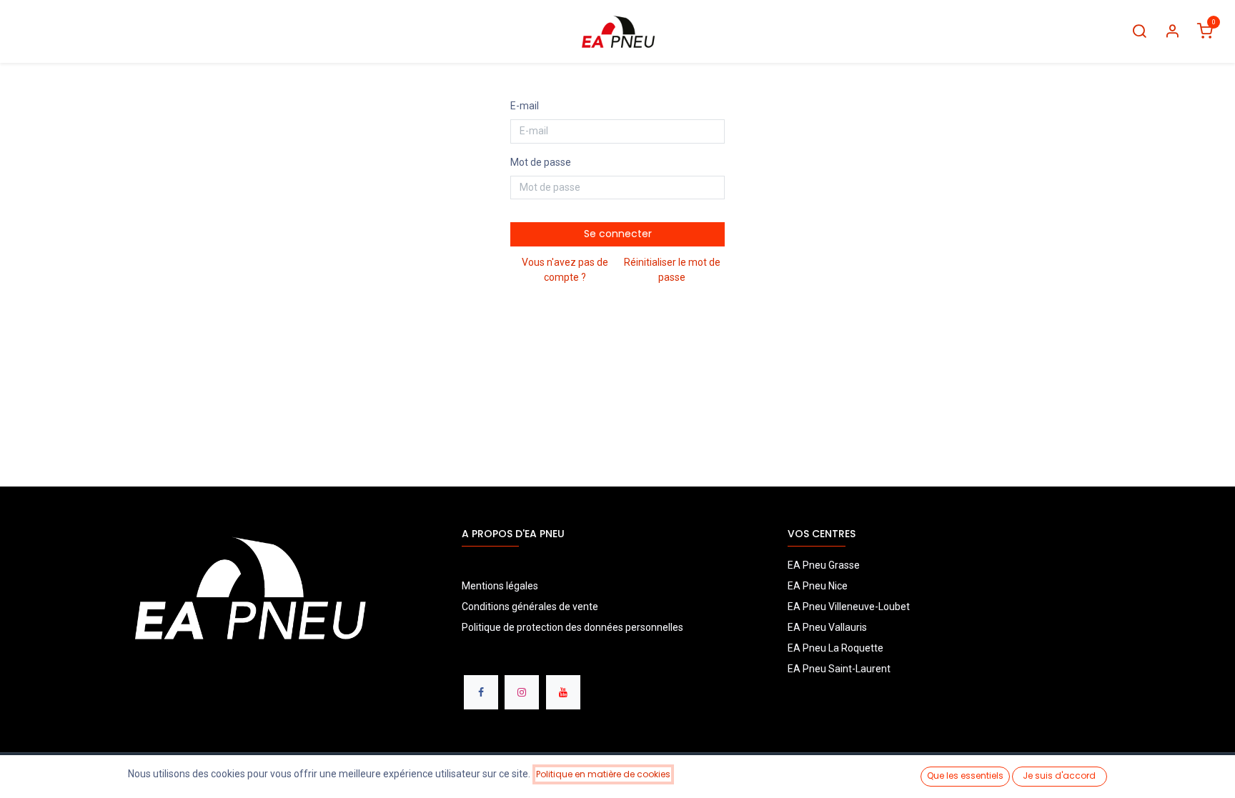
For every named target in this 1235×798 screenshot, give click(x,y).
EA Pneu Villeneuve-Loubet (849, 606)
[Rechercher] (1139, 32)
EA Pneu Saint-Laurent (840, 668)
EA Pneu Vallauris (827, 627)
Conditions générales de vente (530, 606)
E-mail (524, 105)
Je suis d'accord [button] (1059, 775)
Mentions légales (500, 586)
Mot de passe (540, 162)
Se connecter (618, 233)
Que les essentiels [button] (965, 775)
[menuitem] (33, 32)
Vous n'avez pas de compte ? (565, 269)
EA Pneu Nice (818, 586)
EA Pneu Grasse (824, 565)
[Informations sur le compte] (1172, 32)
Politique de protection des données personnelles (573, 627)
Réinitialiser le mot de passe (672, 269)
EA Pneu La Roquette (835, 648)
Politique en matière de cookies (603, 774)
